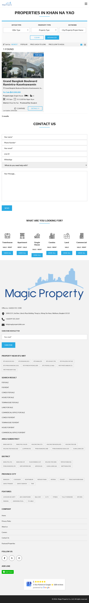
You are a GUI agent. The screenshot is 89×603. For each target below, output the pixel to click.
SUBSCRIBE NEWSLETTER (11, 331)
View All (7, 253)
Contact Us (5, 538)
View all (37, 255)
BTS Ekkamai (23, 361)
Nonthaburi (29, 479)
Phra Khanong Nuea (60, 448)
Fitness (55, 497)
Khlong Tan (37, 444)
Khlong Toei (70, 444)
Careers (4, 532)
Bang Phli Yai (21, 444)
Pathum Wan (66, 462)
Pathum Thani (41, 479)
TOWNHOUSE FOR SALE (10, 402)
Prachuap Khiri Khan (76, 479)
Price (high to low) (38, 44)
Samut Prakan (8, 483)
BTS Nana (38, 361)
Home (4, 515)
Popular (24, 44)
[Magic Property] (6, 3)
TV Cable (30, 501)
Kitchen (79, 497)
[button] (16, 30)
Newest (14, 44)
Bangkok (6, 479)
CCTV (47, 497)
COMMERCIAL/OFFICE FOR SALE (13, 412)
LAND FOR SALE (7, 407)
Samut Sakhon (22, 483)
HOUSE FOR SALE (8, 397)
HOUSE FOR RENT (8, 427)
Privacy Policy (6, 521)
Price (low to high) (56, 44)
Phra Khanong (41, 448)
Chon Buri (17, 479)
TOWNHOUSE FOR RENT (10, 422)
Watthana (66, 466)
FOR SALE (5, 382)
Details (34, 108)
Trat (32, 483)
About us (5, 527)
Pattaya (53, 479)
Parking (6, 501)
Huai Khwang (35, 462)
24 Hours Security (9, 497)
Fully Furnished (67, 497)
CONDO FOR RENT (8, 417)
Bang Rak (20, 462)
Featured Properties (8, 543)
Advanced (52, 37)
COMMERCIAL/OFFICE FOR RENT (13, 432)
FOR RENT (5, 387)
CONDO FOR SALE (8, 392)
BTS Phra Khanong (11, 365)
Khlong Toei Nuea (10, 448)
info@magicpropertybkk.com (15, 324)
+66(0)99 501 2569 (12, 319)
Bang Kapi (7, 444)
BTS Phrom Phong (30, 365)
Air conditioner (25, 497)
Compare (21, 108)
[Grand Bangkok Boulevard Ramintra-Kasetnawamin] (23, 65)
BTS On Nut (51, 361)
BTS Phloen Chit (66, 361)
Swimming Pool (18, 501)
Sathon (38, 466)
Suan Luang (78, 448)
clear (37, 37)
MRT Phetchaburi (65, 365)
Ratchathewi (25, 466)
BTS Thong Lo (48, 365)
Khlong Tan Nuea (54, 444)
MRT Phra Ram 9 (9, 369)
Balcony (38, 497)
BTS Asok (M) (8, 361)
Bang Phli (7, 462)
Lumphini (26, 448)
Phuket (62, 479)
